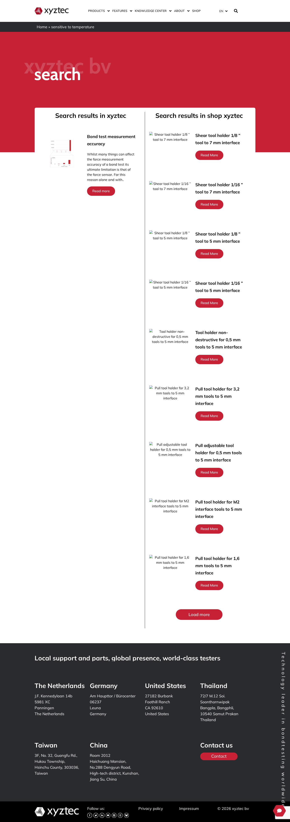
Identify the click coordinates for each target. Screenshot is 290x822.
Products (96, 11)
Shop (196, 11)
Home (42, 26)
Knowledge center (151, 11)
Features (119, 11)
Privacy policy (150, 808)
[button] (199, 614)
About (179, 11)
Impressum (189, 808)
